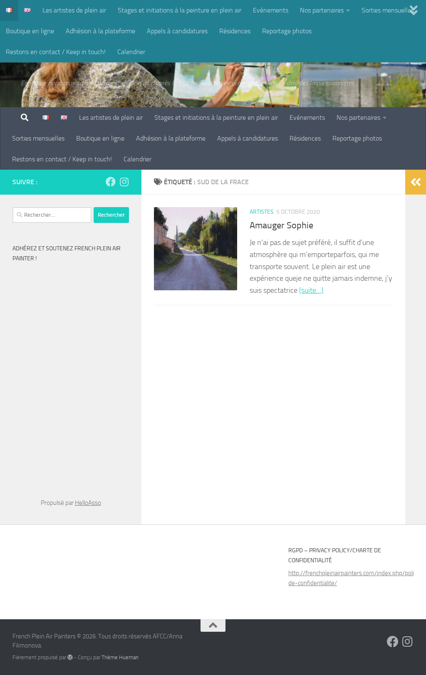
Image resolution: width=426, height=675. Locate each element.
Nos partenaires (322, 10)
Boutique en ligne (30, 31)
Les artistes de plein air (74, 10)
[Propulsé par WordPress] (70, 657)
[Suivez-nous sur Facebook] (111, 182)
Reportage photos (287, 31)
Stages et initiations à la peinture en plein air (179, 10)
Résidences (234, 31)
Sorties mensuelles (388, 10)
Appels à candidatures (177, 31)
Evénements (270, 10)
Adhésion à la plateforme (100, 31)
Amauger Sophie (281, 225)
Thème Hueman (120, 657)
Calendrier (131, 52)
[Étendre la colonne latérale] (415, 182)
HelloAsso (88, 503)
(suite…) (311, 290)
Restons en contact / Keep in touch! (56, 52)
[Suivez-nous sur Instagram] (124, 182)
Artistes (262, 211)
